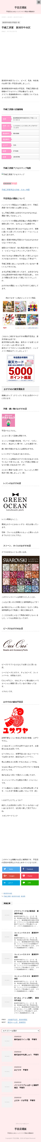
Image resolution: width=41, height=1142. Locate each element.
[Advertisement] (20, 57)
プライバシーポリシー (22, 1123)
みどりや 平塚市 (21, 1070)
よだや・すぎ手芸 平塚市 (24, 1100)
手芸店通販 (21, 7)
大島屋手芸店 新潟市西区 (17, 1020)
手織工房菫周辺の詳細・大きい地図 (16, 190)
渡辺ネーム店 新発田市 (17, 1022)
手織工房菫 (7, 896)
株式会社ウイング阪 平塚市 (25, 1039)
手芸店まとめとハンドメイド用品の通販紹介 (20, 1133)
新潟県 (23, 896)
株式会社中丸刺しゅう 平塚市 (26, 1055)
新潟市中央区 (8, 893)
